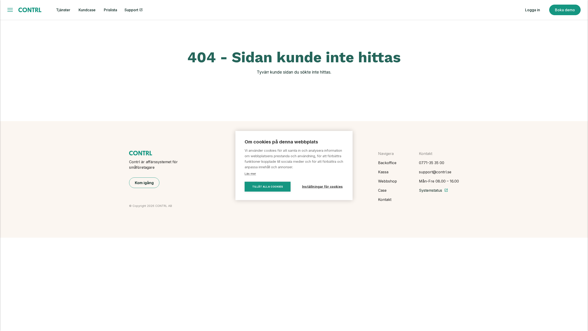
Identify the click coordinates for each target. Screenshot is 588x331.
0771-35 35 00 (431, 162)
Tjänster (63, 10)
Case (382, 190)
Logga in (532, 10)
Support (131, 10)
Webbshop (387, 181)
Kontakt (384, 199)
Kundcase (87, 10)
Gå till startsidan (294, 87)
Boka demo (565, 10)
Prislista (110, 10)
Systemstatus (433, 190)
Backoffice (387, 162)
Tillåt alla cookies (267, 186)
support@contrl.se (435, 172)
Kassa (383, 172)
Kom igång (144, 182)
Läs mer (250, 173)
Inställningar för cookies (322, 186)
